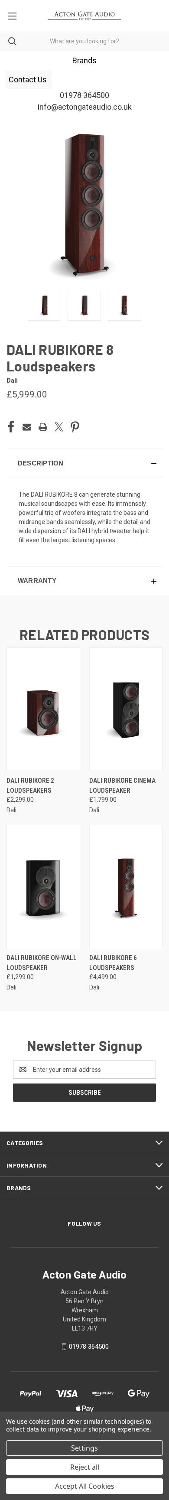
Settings (84, 1448)
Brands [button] (84, 60)
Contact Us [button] (29, 79)
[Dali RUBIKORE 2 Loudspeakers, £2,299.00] (43, 709)
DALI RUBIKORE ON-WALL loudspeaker (41, 963)
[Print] (43, 427)
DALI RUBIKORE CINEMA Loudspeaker (122, 785)
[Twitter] (59, 427)
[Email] (27, 427)
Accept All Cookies (84, 1486)
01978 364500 (89, 1346)
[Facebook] (10, 427)
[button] (84, 463)
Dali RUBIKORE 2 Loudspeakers (30, 785)
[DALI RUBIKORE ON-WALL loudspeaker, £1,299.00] (43, 886)
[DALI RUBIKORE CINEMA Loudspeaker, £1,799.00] (126, 709)
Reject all (84, 1467)
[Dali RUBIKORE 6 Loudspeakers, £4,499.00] (126, 886)
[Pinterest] (75, 427)
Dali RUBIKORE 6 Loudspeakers (113, 963)
